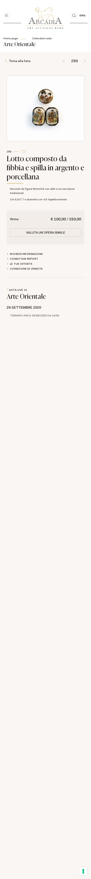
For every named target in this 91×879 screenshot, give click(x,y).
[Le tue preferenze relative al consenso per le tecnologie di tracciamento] (83, 871)
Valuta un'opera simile (45, 233)
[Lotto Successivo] (85, 61)
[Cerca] (74, 15)
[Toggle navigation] (6, 15)
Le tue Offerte (21, 264)
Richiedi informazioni (26, 254)
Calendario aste (42, 38)
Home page (10, 38)
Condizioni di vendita (26, 268)
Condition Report (24, 259)
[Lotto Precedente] (63, 61)
